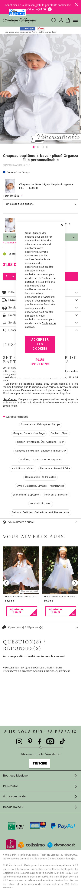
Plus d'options (40, 362)
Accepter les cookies (40, 344)
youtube (50, 741)
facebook (39, 741)
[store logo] (20, 20)
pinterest (30, 741)
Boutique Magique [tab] (15, 775)
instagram (19, 741)
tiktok (62, 741)
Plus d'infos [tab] (10, 786)
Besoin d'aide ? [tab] (13, 807)
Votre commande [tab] (14, 796)
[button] (33, 146)
